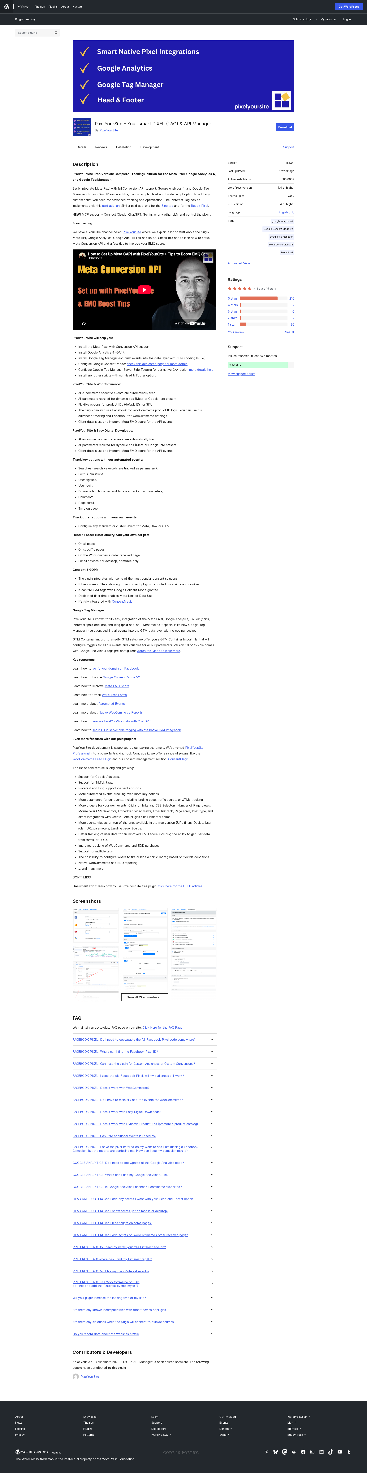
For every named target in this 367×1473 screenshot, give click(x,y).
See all (289, 332)
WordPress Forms (114, 695)
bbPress (294, 1428)
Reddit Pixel (199, 206)
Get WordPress (349, 6)
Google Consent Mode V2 (121, 677)
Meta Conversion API (281, 244)
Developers (158, 1428)
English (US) (286, 212)
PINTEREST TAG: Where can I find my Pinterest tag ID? (112, 1259)
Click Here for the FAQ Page (162, 1027)
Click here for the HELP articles (180, 886)
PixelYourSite (109, 130)
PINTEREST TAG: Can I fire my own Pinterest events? (111, 1271)
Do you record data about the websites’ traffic (106, 1334)
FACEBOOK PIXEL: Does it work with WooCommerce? (111, 1088)
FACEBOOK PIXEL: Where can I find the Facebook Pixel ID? (115, 1051)
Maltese (56, 1452)
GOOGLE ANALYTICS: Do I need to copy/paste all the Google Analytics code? (128, 1163)
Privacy (20, 1434)
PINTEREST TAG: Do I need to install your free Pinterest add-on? (119, 1247)
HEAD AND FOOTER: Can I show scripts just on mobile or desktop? (120, 1211)
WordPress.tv (161, 1434)
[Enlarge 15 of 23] (162, 1000)
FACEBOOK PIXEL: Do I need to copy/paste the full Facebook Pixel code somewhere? (134, 1039)
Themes (88, 1422)
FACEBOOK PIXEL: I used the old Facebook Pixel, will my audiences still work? (128, 1076)
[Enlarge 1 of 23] (113, 913)
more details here (201, 370)
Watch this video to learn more (158, 651)
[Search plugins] (56, 33)
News (18, 1422)
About (19, 1416)
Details (81, 147)
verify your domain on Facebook (116, 668)
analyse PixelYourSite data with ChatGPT (122, 721)
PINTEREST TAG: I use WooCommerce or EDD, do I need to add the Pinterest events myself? (106, 1284)
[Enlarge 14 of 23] (162, 913)
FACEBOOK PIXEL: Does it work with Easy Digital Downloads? (117, 1112)
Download (285, 127)
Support (288, 147)
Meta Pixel (287, 252)
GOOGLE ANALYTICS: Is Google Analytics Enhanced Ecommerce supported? (127, 1187)
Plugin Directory (25, 19)
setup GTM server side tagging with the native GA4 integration (137, 730)
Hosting (20, 1428)
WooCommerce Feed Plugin (92, 759)
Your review (236, 332)
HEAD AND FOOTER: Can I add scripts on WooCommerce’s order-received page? (130, 1235)
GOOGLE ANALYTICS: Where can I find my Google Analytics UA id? (120, 1175)
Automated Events (112, 704)
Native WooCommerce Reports (121, 712)
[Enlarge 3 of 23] (113, 967)
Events (223, 1422)
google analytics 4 (282, 221)
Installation (123, 147)
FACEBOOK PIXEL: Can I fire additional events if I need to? (114, 1136)
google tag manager (281, 236)
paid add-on (111, 206)
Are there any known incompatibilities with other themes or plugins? (120, 1310)
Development (149, 147)
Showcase (90, 1416)
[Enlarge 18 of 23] (212, 913)
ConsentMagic (122, 601)
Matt (291, 1422)
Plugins (87, 1428)
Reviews (101, 147)
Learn (154, 1416)
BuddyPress (296, 1434)
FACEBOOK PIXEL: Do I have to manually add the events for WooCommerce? (128, 1100)
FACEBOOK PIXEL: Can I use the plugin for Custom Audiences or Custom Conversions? (134, 1064)
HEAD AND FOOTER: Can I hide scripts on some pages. (112, 1223)
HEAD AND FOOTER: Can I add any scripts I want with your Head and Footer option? (134, 1199)
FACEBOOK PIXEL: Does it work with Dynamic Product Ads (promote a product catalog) (135, 1124)
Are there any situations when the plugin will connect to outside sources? (124, 1322)
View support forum (241, 374)
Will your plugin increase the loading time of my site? (109, 1298)
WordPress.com (299, 1416)
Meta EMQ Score (117, 686)
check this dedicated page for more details (157, 364)
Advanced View (239, 263)
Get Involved (227, 1416)
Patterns (88, 1434)
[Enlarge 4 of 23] (113, 994)
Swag (224, 1434)
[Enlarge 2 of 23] (113, 951)
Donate (225, 1428)
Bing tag (167, 206)
